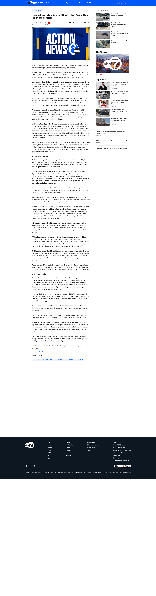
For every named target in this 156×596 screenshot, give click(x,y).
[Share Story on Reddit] (77, 22)
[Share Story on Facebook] (69, 22)
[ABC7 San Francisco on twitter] (30, 466)
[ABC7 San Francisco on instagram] (34, 466)
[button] (26, 2)
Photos (49, 455)
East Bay (65, 3)
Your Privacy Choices (36, 472)
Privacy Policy (28, 472)
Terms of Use (70, 472)
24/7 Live (47, 3)
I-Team (89, 450)
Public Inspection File (89, 472)
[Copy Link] (88, 22)
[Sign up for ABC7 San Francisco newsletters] (38, 466)
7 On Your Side (91, 447)
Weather (50, 447)
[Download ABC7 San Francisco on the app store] (118, 466)
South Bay (73, 3)
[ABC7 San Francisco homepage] (35, 3)
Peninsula (81, 3)
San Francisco (57, 3)
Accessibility (116, 455)
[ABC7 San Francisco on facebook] (26, 466)
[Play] (112, 63)
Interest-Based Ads (79, 472)
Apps (49, 458)
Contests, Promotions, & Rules (121, 460)
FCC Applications (98, 472)
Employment (116, 458)
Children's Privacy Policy (48, 472)
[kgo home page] (29, 445)
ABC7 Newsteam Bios (119, 447)
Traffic (49, 450)
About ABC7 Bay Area (119, 445)
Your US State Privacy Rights (60, 472)
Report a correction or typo (38, 352)
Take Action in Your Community (121, 453)
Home (49, 445)
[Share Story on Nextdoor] (81, 22)
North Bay (89, 3)
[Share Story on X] (73, 22)
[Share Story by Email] (84, 22)
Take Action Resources (93, 445)
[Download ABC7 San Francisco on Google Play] (126, 466)
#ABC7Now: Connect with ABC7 (122, 450)
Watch (49, 453)
